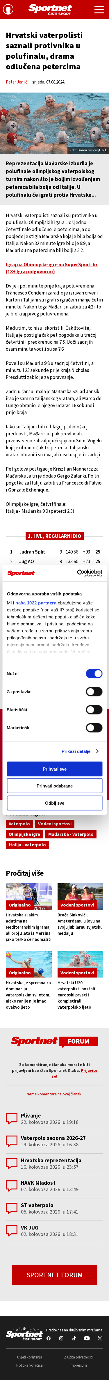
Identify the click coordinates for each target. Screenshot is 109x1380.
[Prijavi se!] (8, 10)
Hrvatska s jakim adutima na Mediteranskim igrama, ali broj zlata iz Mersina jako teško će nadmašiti (28, 927)
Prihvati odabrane (55, 785)
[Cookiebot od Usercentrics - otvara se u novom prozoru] (77, 573)
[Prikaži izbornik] (99, 10)
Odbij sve (54, 802)
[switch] (94, 691)
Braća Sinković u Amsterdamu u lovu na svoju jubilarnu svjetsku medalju (80, 924)
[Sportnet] (50, 9)
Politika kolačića (29, 1365)
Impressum (78, 1365)
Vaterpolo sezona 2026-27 (53, 1138)
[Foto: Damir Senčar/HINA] (54, 123)
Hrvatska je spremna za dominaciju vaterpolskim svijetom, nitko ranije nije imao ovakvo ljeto (28, 995)
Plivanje (31, 1116)
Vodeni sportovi (55, 824)
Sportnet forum (54, 1275)
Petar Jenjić (16, 82)
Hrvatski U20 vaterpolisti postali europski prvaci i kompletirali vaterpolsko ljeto (76, 995)
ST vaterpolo (37, 1205)
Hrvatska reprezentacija (51, 1161)
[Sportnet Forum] (54, 1042)
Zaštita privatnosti (78, 1357)
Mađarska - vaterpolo (71, 834)
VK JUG (29, 1228)
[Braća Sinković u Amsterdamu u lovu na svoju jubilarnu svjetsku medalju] (80, 896)
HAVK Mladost (38, 1183)
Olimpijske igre (24, 834)
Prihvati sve (55, 768)
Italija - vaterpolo (27, 845)
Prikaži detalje (76, 751)
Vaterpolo (19, 824)
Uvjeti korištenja (29, 1357)
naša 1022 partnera (35, 602)
